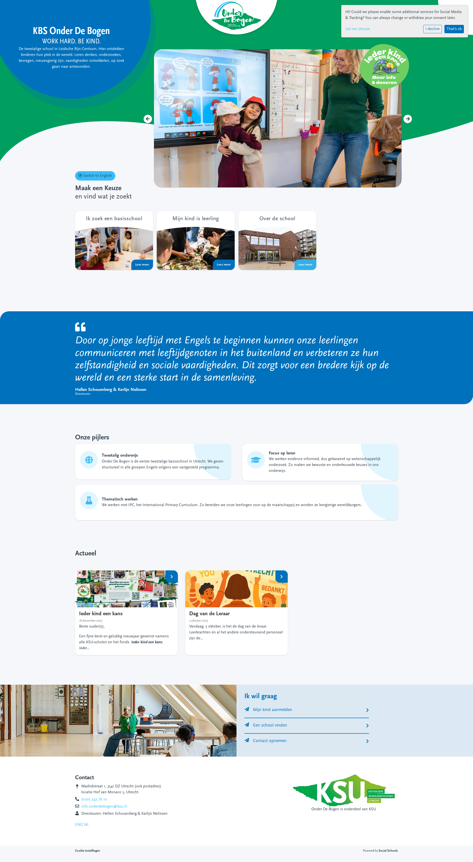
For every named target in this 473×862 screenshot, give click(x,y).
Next (408, 119)
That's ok (454, 29)
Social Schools (388, 850)
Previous (148, 119)
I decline (432, 29)
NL (86, 825)
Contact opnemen (270, 741)
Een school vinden (270, 725)
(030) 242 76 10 (94, 799)
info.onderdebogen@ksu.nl (104, 807)
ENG (79, 825)
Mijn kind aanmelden (272, 710)
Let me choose (357, 29)
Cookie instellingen (87, 850)
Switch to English (97, 176)
